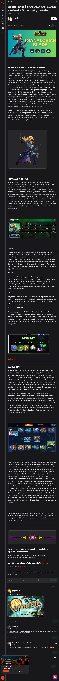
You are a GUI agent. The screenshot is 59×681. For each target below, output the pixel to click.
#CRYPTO (19, 572)
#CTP (52, 572)
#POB (9, 574)
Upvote (6, 671)
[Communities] (2, 32)
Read (21, 671)
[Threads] (2, 11)
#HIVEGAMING (16, 574)
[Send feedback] (3, 7)
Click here (44, 563)
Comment (14, 671)
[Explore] (2, 15)
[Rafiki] (2, 19)
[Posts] (2, 24)
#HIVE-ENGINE (39, 572)
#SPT (25, 572)
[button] (3, 678)
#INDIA (47, 572)
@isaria (21, 594)
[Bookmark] (39, 580)
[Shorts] (2, 28)
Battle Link (12, 359)
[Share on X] (49, 25)
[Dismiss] (26, 657)
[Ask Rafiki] (55, 677)
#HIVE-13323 (11, 572)
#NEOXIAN (31, 572)
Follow (54, 18)
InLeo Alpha (21, 566)
